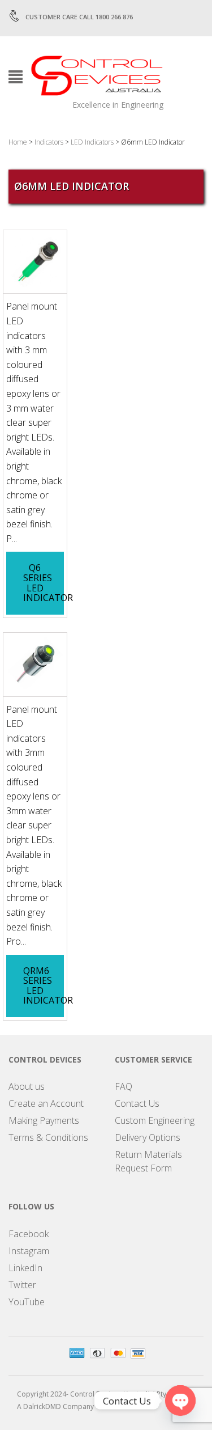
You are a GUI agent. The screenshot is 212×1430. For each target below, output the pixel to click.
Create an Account (46, 1103)
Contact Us (137, 1103)
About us (26, 1086)
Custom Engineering (154, 1120)
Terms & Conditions (48, 1137)
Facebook (28, 1234)
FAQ (123, 1086)
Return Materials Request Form (148, 1161)
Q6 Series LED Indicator (48, 582)
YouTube (26, 1302)
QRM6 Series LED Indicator (48, 985)
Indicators (48, 142)
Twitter (22, 1285)
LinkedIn (25, 1268)
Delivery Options (147, 1137)
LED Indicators (92, 142)
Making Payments (43, 1120)
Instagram (28, 1251)
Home (17, 142)
